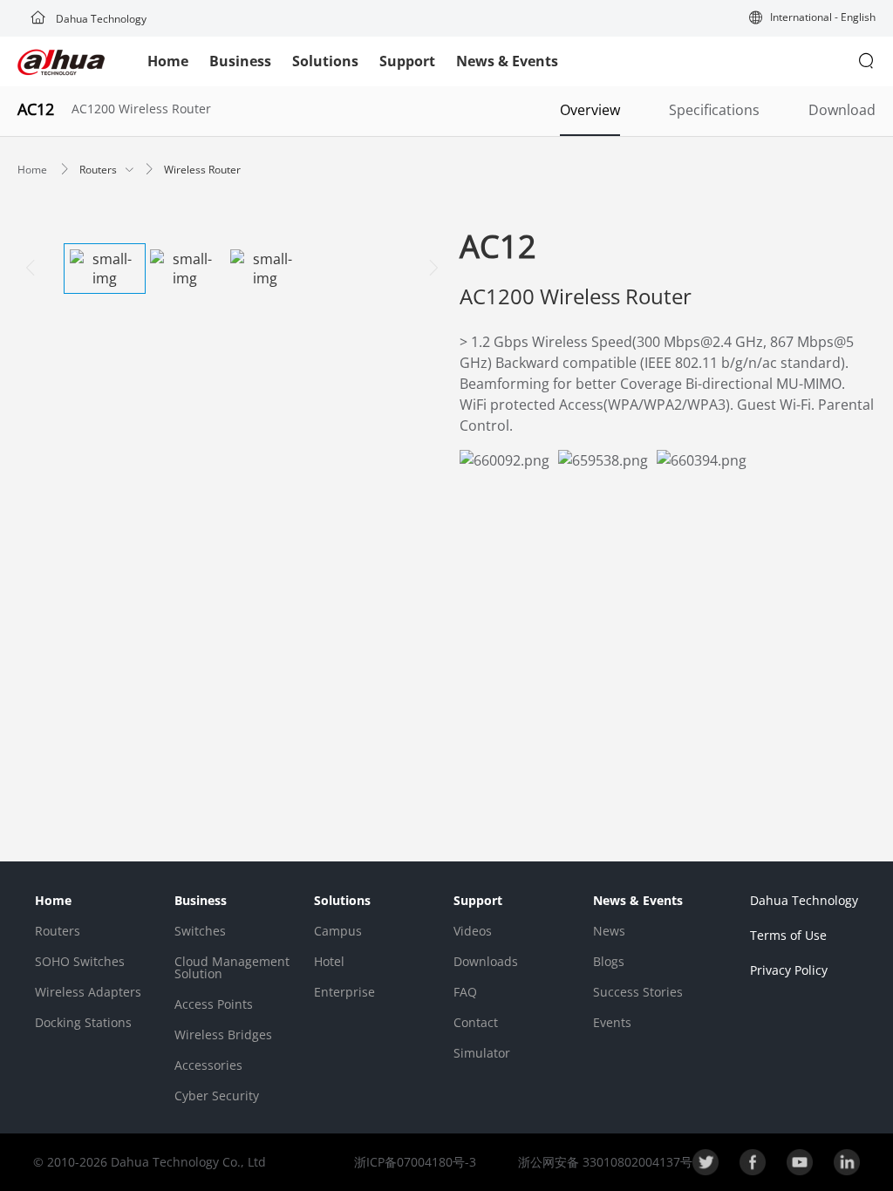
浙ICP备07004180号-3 (415, 1162)
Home (167, 61)
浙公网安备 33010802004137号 (603, 1162)
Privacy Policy (789, 970)
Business (240, 61)
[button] (812, 18)
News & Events (507, 61)
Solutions (325, 61)
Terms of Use (788, 935)
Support (407, 61)
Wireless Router (202, 169)
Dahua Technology (100, 18)
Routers (99, 169)
